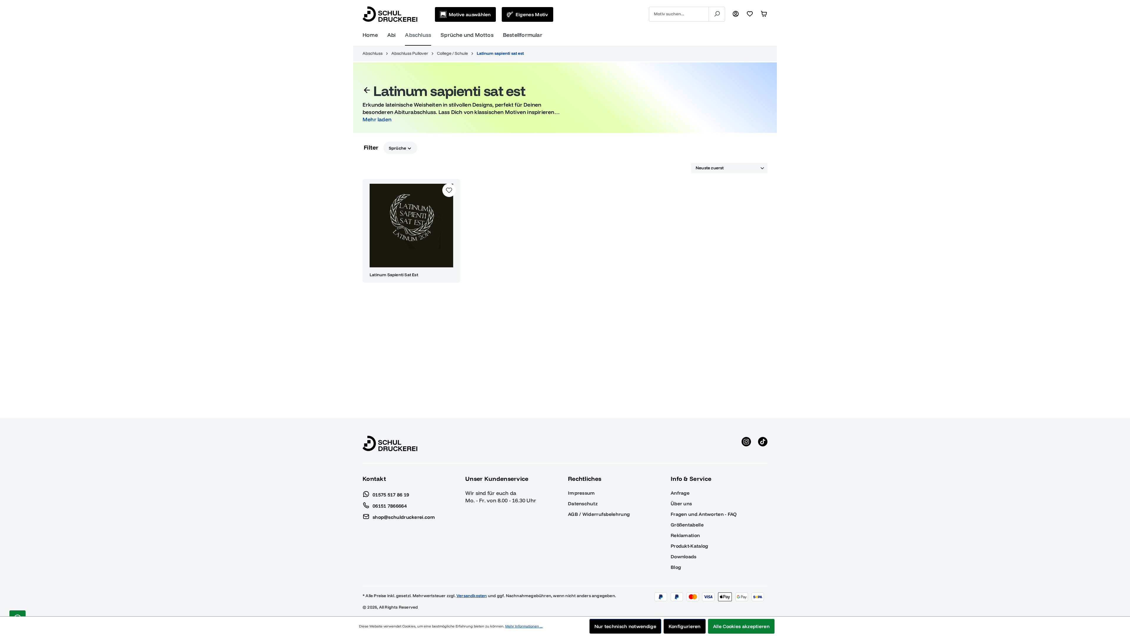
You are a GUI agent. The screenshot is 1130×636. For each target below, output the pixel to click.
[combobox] (679, 14)
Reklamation (685, 535)
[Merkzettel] (749, 14)
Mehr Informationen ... (524, 626)
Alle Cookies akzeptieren (741, 626)
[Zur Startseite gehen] (390, 14)
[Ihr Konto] (735, 14)
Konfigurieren (685, 626)
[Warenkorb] (763, 14)
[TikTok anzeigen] (762, 443)
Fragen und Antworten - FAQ (704, 514)
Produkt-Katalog (689, 546)
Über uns (681, 503)
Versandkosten (471, 595)
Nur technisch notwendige (625, 626)
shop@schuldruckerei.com (404, 516)
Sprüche (398, 147)
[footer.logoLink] (390, 443)
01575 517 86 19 (391, 494)
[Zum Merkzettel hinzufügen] (449, 190)
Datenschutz (583, 503)
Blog (676, 567)
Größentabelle (687, 525)
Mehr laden (377, 119)
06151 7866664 (390, 505)
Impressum (581, 493)
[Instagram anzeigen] (746, 443)
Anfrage (680, 493)
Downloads (684, 556)
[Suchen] (717, 14)
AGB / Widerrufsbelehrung (599, 514)
